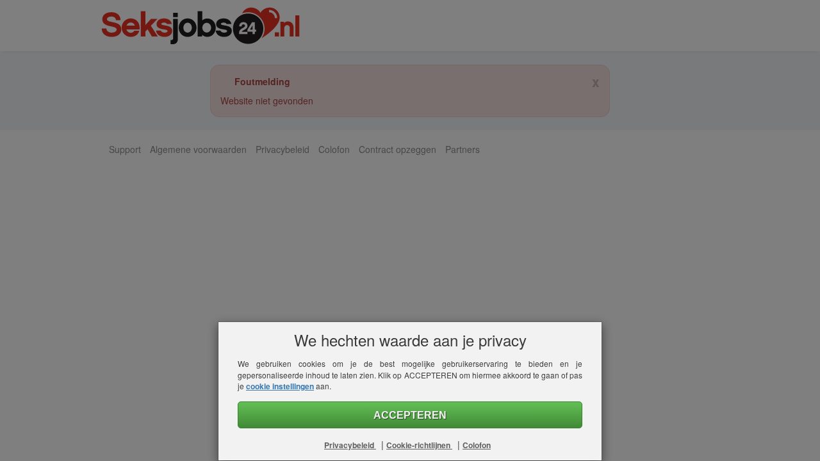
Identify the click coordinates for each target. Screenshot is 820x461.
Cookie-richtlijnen (419, 445)
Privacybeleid (350, 445)
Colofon (477, 445)
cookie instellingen (280, 386)
